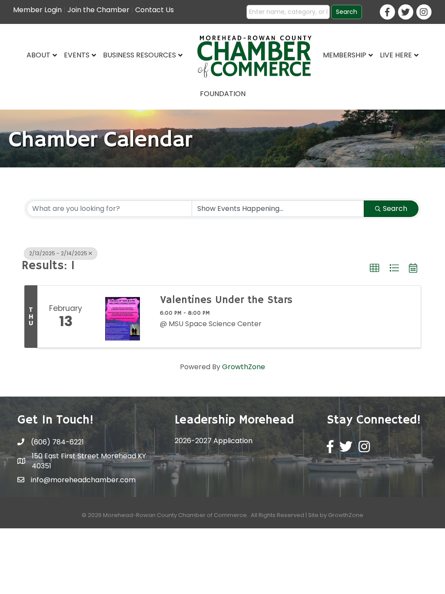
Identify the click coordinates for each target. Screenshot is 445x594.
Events (77, 55)
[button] (374, 268)
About (38, 55)
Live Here (396, 55)
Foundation (223, 94)
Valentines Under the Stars (226, 300)
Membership (344, 55)
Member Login (37, 10)
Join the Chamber (98, 10)
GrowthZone (243, 367)
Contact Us (154, 10)
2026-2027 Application (213, 441)
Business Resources (139, 55)
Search (395, 209)
